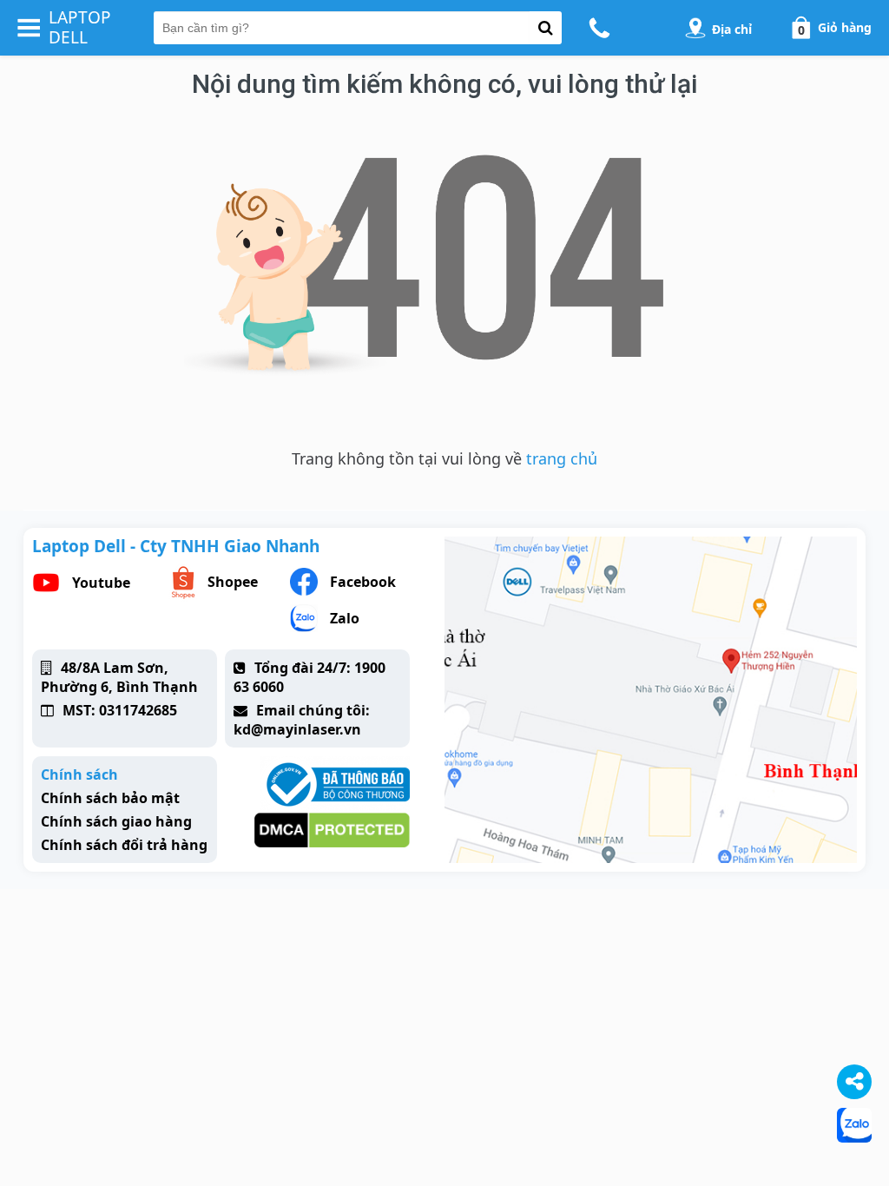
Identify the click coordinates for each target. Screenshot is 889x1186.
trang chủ (561, 458)
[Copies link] (854, 1081)
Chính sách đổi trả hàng (124, 844)
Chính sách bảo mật (110, 797)
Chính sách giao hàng (116, 821)
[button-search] (546, 27)
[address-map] (695, 28)
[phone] (602, 28)
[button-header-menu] (28, 28)
